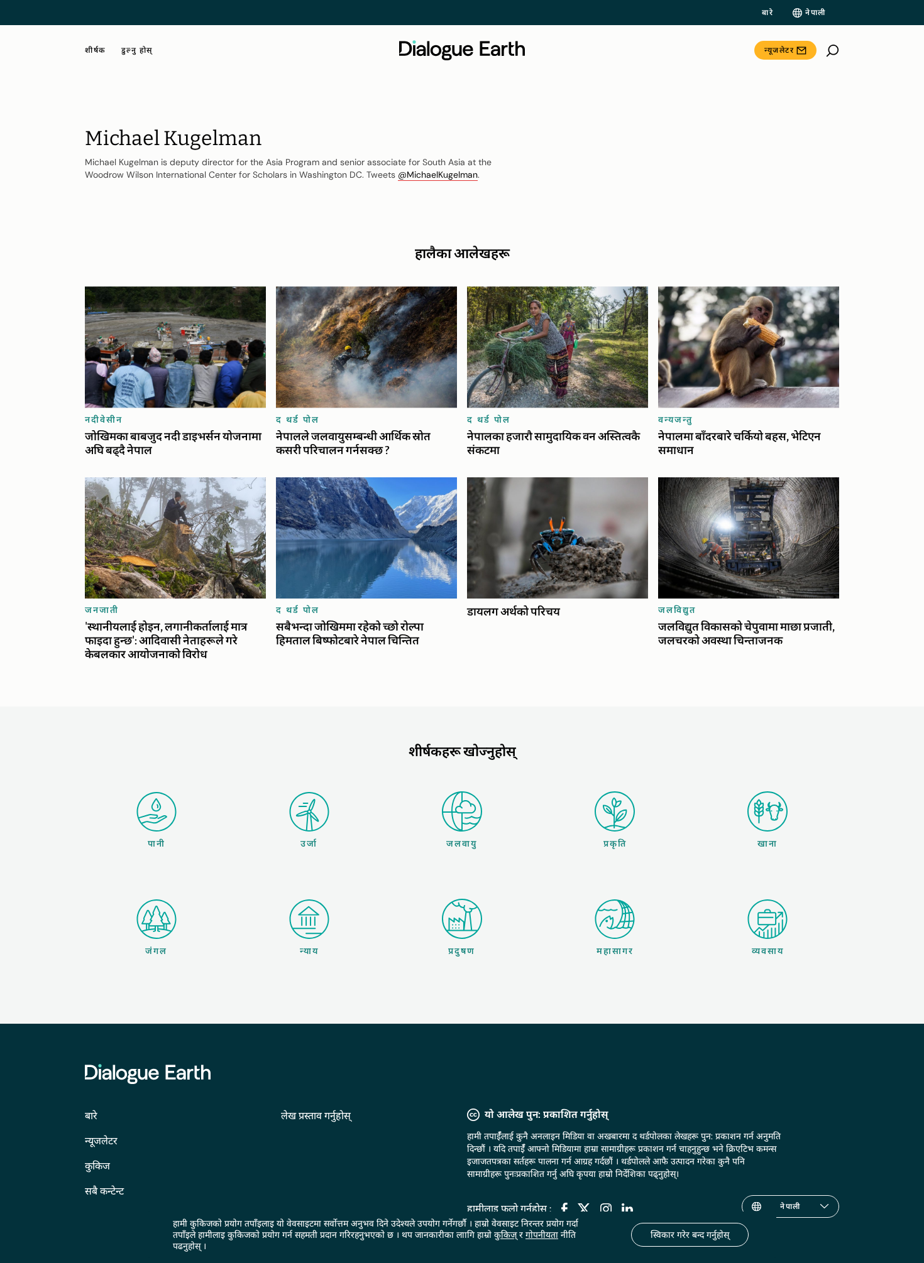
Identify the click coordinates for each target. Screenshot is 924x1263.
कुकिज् (505, 1234)
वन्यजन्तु (675, 419)
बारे (767, 12)
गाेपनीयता (541, 1234)
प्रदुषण (461, 951)
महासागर (615, 951)
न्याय (309, 951)
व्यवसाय (768, 951)
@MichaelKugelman (438, 174)
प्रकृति (615, 843)
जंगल (156, 951)
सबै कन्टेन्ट (104, 1191)
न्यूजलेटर (779, 50)
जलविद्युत (677, 609)
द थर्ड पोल (297, 419)
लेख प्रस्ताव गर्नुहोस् (316, 1115)
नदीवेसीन (104, 419)
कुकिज (97, 1166)
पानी (156, 843)
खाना (767, 843)
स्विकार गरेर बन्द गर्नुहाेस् (690, 1234)
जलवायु (461, 843)
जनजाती (102, 609)
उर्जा (308, 843)
